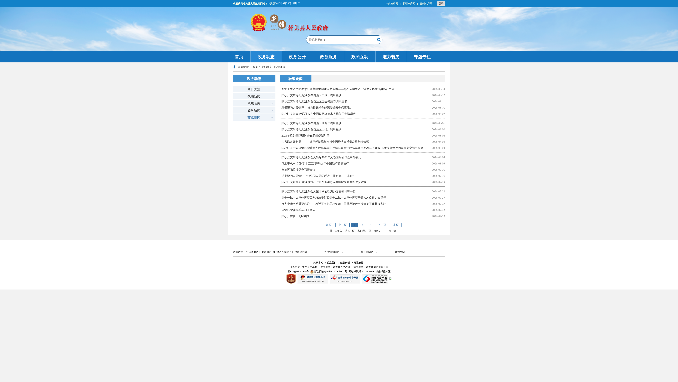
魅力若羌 (391, 56)
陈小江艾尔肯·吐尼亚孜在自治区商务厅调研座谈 (311, 123)
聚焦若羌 (254, 103)
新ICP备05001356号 (298, 271)
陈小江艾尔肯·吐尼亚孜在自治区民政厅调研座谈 (311, 95)
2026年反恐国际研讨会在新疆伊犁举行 (305, 135)
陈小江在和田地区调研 (295, 216)
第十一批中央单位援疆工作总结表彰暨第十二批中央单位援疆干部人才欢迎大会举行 (333, 197)
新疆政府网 (409, 3)
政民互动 (359, 56)
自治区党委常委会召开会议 (298, 169)
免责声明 (345, 262)
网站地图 (358, 262)
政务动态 (266, 56)
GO (394, 231)
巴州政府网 (426, 3)
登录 (441, 3)
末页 (396, 225)
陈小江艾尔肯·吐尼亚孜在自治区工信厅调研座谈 (311, 129)
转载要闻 (254, 117)
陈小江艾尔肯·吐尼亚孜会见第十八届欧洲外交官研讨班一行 (318, 191)
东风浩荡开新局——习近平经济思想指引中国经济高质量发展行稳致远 (325, 141)
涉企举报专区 (383, 271)
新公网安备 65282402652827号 (330, 271)
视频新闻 (254, 96)
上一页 (342, 225)
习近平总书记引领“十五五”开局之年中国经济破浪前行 (315, 163)
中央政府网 (392, 3)
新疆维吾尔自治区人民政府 (276, 251)
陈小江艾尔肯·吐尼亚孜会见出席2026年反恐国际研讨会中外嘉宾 (321, 157)
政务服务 (328, 56)
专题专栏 (422, 56)
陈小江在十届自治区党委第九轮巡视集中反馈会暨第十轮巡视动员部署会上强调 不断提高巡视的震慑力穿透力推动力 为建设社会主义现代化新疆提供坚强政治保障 (382, 148)
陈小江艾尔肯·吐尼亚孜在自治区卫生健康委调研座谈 (314, 101)
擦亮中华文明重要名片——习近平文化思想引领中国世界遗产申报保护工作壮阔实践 (333, 204)
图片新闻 (254, 110)
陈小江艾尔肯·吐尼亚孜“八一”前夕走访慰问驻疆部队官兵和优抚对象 (324, 182)
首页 (239, 56)
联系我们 (332, 262)
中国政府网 (252, 251)
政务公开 (297, 56)
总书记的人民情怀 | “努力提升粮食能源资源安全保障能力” (317, 107)
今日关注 (254, 89)
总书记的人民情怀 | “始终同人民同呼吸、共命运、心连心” (317, 176)
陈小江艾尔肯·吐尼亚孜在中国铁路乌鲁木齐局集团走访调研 (318, 113)
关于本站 (318, 262)
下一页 (382, 225)
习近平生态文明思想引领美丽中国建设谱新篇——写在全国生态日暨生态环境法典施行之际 (337, 89)
